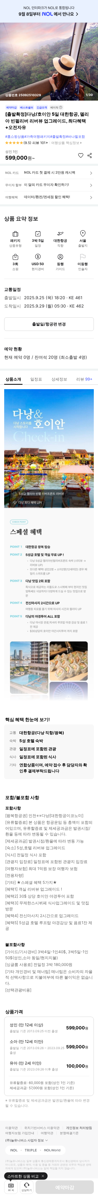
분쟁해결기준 (69, 1133)
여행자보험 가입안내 (19, 1133)
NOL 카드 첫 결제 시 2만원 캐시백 (49, 172)
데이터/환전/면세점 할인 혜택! (47, 197)
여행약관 (47, 1133)
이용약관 (11, 1128)
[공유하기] (90, 155)
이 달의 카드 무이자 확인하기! (46, 184)
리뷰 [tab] (84, 379)
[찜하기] (81, 155)
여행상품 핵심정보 (65, 143)
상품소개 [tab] (13, 379)
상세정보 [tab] (59, 379)
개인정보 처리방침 (79, 1128)
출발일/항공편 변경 (49, 324)
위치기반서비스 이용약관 (42, 1128)
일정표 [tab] (36, 379)
